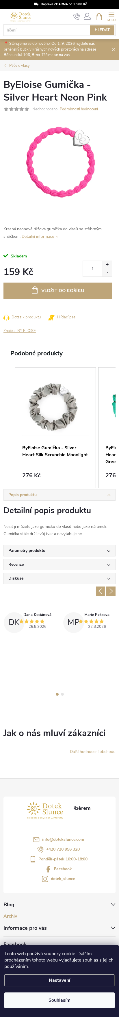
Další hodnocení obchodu (93, 751)
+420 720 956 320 (63, 849)
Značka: (19, 330)
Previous (100, 591)
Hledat (102, 30)
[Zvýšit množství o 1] (107, 265)
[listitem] (55, 427)
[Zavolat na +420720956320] (76, 17)
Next (111, 591)
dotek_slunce (63, 878)
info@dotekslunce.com (63, 839)
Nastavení (59, 980)
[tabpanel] (30, 644)
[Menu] (111, 16)
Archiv (10, 916)
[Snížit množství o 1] (107, 272)
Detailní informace (38, 236)
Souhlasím (59, 1000)
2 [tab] (62, 694)
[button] (9, 427)
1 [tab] (57, 694)
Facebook (63, 869)
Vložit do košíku (62, 290)
